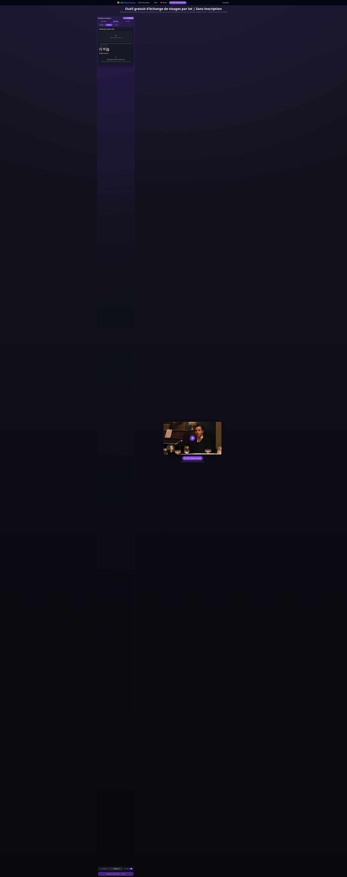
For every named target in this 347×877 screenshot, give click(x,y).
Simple (101, 25)
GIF (129, 21)
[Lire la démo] (192, 438)
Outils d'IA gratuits (143, 2)
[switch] (131, 869)
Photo (116, 21)
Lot (116, 25)
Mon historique (127, 18)
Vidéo (104, 21)
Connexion (225, 2)
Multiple (109, 25)
